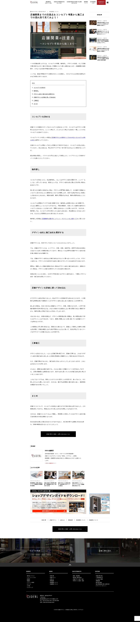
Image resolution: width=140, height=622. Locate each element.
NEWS (86, 2)
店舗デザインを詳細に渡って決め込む (45, 97)
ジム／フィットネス (31, 577)
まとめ (36, 103)
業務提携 (70, 520)
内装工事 (44, 520)
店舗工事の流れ (105, 551)
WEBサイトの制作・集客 (78, 580)
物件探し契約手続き (77, 577)
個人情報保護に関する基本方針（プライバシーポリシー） (102, 585)
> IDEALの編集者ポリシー (50, 463)
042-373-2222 (46, 600)
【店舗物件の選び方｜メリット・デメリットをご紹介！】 (59, 218)
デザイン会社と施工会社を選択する (44, 94)
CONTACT (101, 2)
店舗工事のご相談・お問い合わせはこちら (58, 434)
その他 (28, 585)
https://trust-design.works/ (48, 602)
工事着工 (36, 100)
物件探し (36, 91)
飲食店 (28, 579)
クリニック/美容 (30, 582)
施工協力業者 (99, 582)
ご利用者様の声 (99, 577)
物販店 (28, 580)
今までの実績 (35, 551)
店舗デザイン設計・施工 (78, 579)
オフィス (29, 584)
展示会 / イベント (31, 575)
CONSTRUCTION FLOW (74, 2)
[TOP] (70, 565)
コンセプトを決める (39, 87)
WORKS (48, 2)
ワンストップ (30, 587)
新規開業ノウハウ (80, 520)
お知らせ (62, 520)
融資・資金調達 (76, 575)
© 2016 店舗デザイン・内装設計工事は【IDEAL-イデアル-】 (69, 609)
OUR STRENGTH (59, 2)
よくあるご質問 (99, 579)
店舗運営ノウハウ (93, 520)
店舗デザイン (53, 520)
